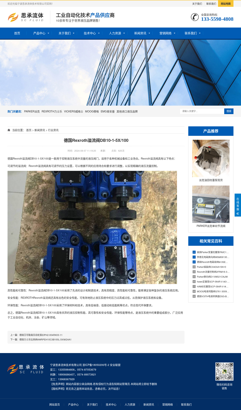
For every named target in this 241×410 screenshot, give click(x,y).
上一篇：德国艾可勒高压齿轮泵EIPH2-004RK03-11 (36, 334)
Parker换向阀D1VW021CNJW (211, 276)
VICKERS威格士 (73, 111)
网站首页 (54, 404)
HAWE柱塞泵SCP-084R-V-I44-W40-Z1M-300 (212, 286)
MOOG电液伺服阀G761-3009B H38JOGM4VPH (212, 291)
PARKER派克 (32, 111)
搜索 (229, 111)
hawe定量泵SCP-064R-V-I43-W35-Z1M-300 (212, 281)
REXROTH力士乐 (52, 111)
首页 (17, 33)
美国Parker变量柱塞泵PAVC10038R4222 (212, 252)
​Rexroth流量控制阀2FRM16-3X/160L (212, 271)
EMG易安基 (108, 111)
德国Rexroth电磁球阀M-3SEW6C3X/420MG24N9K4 (212, 261)
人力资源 (115, 33)
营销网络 (165, 33)
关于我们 (197, 3)
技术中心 (90, 33)
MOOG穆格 (92, 111)
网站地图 (226, 3)
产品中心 (39, 33)
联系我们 (211, 3)
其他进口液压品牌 (127, 111)
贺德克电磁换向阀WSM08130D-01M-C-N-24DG (212, 257)
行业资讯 (53, 130)
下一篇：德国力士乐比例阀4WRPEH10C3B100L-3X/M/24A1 (41, 339)
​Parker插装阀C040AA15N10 (210, 266)
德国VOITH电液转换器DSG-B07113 (212, 296)
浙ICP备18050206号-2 (95, 365)
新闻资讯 (140, 33)
